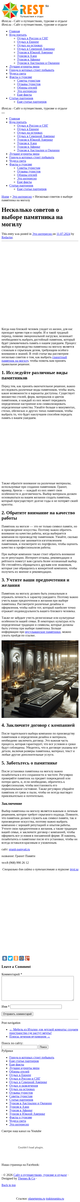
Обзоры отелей (27, 87)
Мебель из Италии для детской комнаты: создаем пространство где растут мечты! (43, 1031)
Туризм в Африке (28, 59)
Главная (14, 31)
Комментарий (12, 974)
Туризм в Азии (27, 56)
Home (5, 196)
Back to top (9, 1185)
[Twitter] (10, 958)
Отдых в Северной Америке (36, 49)
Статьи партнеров (21, 98)
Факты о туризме (20, 77)
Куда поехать (18, 34)
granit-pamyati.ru (19, 849)
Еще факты (24, 94)
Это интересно (27, 91)
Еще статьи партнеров (32, 101)
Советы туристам (28, 80)
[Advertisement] (40, 283)
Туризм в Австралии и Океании (38, 63)
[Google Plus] (27, 958)
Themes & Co (26, 1178)
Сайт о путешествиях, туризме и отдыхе (40, 1175)
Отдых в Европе (28, 41)
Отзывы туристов (29, 84)
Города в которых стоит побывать (31, 70)
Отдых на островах (30, 45)
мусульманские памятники (43, 631)
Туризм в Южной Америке (35, 52)
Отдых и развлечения (23, 1085)
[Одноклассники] (16, 958)
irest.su (74, 869)
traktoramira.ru (55, 1198)
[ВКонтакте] (4, 958)
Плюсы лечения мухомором (29, 1036)
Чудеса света (17, 73)
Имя (6, 1006)
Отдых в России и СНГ (32, 38)
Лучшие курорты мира (24, 66)
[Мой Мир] (21, 958)
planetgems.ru (36, 1198)
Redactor (7, 237)
